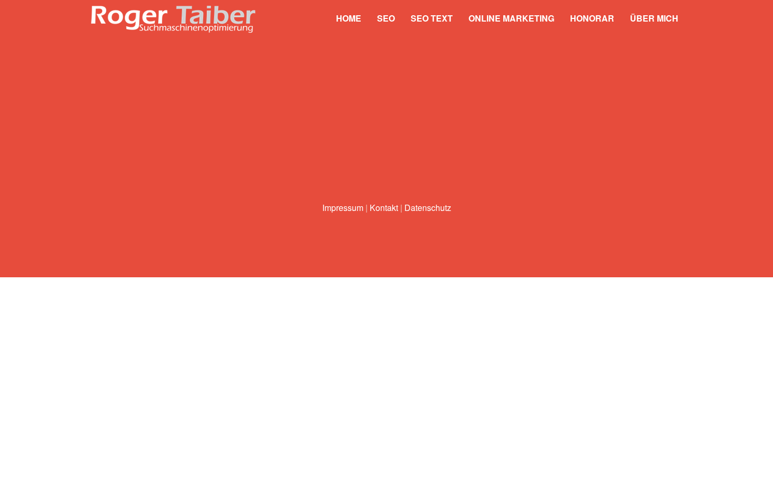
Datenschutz (427, 208)
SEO (386, 18)
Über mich (654, 18)
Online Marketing (511, 18)
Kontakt (384, 208)
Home (348, 18)
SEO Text (432, 18)
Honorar (592, 18)
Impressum (342, 208)
